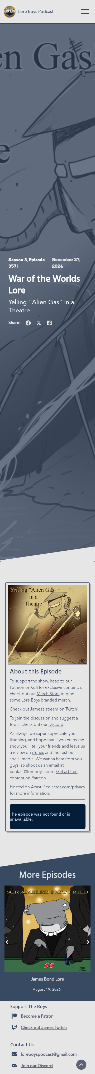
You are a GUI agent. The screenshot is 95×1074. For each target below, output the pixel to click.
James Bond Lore (47, 979)
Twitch (71, 709)
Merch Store (48, 694)
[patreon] (14, 1016)
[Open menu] (85, 11)
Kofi (34, 688)
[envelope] (14, 1054)
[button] (28, 323)
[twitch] (14, 1027)
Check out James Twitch (44, 1028)
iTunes (38, 753)
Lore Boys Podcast (36, 12)
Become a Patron (37, 1016)
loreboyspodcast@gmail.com (49, 1055)
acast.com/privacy (68, 787)
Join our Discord (37, 1066)
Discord (56, 725)
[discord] (14, 1065)
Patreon (17, 688)
